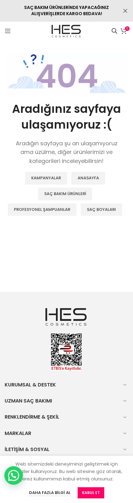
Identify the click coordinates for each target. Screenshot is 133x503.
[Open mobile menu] (8, 31)
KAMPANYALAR (46, 178)
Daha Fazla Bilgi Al (50, 493)
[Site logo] (67, 31)
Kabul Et (91, 492)
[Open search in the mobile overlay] (114, 30)
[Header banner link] (57, 11)
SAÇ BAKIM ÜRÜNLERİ (65, 194)
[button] (13, 475)
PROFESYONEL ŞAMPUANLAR (42, 209)
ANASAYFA (88, 178)
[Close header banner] (125, 11)
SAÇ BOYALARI (101, 209)
